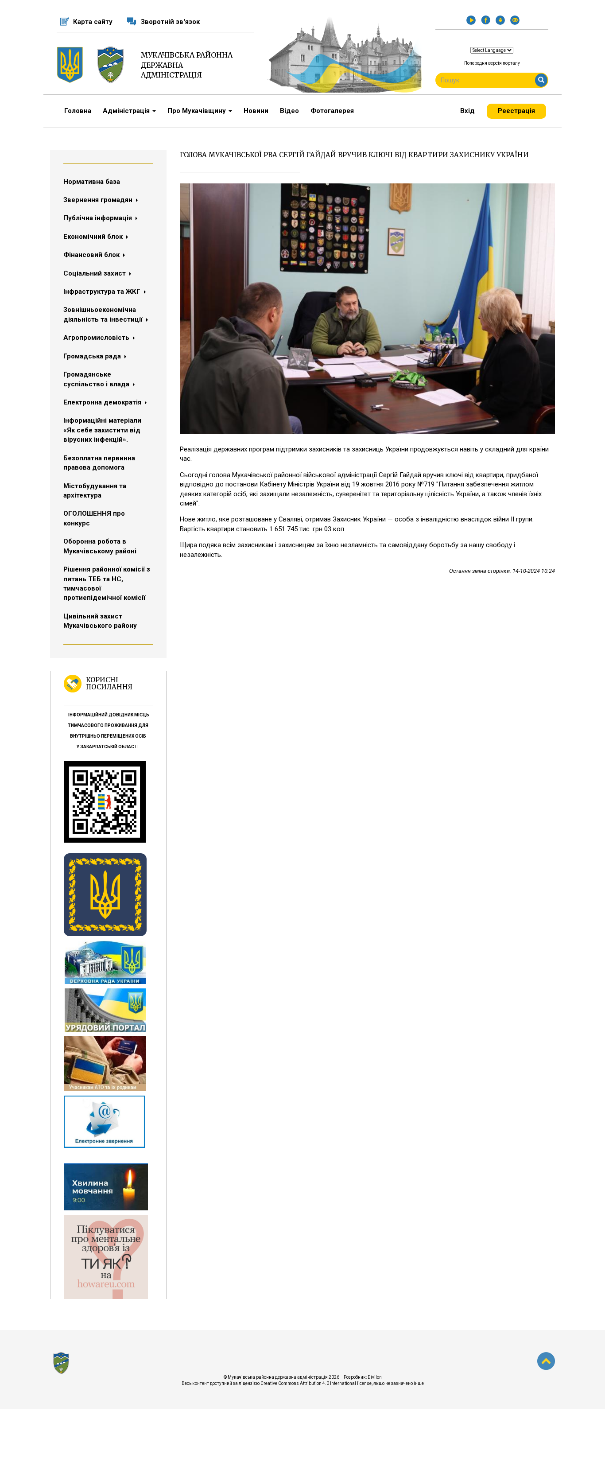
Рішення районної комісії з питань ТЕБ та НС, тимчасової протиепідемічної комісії (106, 583)
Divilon (375, 1377)
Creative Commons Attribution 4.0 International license (316, 1383)
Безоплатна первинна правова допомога (99, 462)
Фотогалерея (332, 111)
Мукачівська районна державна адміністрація (187, 65)
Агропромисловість (97, 338)
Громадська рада (93, 356)
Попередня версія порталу (492, 63)
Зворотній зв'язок (170, 22)
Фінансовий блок (92, 255)
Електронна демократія (103, 402)
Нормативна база (91, 182)
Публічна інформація (98, 218)
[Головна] (114, 65)
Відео (289, 111)
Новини (256, 111)
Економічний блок (93, 237)
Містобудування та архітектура (94, 490)
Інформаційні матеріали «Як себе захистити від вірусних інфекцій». (102, 429)
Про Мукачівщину (197, 111)
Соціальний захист (95, 273)
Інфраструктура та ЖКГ (102, 292)
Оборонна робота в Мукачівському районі (99, 546)
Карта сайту (92, 22)
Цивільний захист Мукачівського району (100, 621)
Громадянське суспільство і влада (97, 379)
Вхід (467, 111)
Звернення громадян (98, 200)
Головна (77, 111)
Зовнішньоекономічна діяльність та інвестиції (103, 314)
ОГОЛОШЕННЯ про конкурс (94, 518)
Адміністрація (127, 111)
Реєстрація (516, 111)
